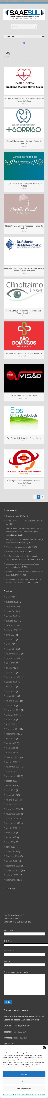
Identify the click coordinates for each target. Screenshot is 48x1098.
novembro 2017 (13, 766)
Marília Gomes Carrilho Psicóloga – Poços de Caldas (24, 227)
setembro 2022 (13, 658)
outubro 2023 (12, 630)
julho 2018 (10, 738)
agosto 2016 (11, 828)
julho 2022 (10, 663)
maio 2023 (10, 639)
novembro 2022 (13, 653)
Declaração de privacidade (26, 1095)
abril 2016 (10, 846)
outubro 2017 (12, 771)
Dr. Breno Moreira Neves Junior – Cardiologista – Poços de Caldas (24, 100)
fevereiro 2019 (13, 729)
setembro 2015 (13, 879)
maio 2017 (10, 790)
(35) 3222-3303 (21, 1037)
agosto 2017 (11, 780)
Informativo (11, 551)
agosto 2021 (11, 681)
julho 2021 (10, 686)
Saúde (24, 103)
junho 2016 (11, 837)
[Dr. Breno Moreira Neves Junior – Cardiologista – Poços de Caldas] (24, 81)
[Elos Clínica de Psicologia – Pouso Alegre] (24, 420)
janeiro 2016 (11, 861)
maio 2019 (10, 719)
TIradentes (10, 516)
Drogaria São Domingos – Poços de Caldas (24, 353)
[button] (44, 1048)
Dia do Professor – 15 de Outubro (20, 520)
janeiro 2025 (11, 616)
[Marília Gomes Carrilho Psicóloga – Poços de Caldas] (24, 208)
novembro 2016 (13, 813)
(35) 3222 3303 (21, 1031)
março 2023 (11, 649)
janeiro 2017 (11, 804)
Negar (24, 1081)
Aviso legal (41, 1095)
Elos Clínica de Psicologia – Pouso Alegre (24, 438)
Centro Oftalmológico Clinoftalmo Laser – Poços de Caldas (24, 312)
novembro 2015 (13, 870)
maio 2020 (10, 705)
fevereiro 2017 (12, 799)
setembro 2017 (13, 776)
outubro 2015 (12, 875)
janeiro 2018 (11, 762)
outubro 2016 (12, 818)
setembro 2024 (13, 625)
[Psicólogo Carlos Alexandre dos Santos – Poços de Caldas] (24, 463)
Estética (21, 356)
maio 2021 (10, 691)
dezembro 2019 (13, 710)
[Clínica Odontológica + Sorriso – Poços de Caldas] (24, 123)
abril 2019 (10, 724)
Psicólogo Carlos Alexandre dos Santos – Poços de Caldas (24, 482)
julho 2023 (10, 634)
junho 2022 (11, 667)
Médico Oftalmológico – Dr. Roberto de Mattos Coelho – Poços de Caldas (24, 269)
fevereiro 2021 (13, 700)
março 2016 (11, 851)
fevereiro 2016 (13, 856)
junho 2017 (11, 785)
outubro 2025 (12, 601)
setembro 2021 (13, 677)
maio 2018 (10, 747)
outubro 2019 (12, 715)
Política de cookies (9, 1095)
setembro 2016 (13, 823)
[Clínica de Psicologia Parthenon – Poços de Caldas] (24, 166)
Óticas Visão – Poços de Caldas (24, 396)
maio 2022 (10, 672)
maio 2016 (10, 842)
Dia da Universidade (14, 547)
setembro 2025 (13, 606)
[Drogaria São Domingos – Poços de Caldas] (24, 335)
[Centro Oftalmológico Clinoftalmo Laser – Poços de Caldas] (24, 293)
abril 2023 (10, 644)
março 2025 (11, 611)
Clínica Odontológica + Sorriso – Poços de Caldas (24, 142)
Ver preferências (24, 1088)
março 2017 (11, 795)
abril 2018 (10, 752)
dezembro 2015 (13, 865)
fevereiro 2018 (13, 757)
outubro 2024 (12, 620)
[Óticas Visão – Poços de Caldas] (24, 378)
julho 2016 (10, 832)
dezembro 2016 (13, 809)
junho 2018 (11, 743)
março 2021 (11, 696)
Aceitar (24, 1074)
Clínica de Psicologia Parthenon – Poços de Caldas (24, 185)
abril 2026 (10, 597)
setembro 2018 (13, 733)
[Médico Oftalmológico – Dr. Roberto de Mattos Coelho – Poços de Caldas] (24, 251)
